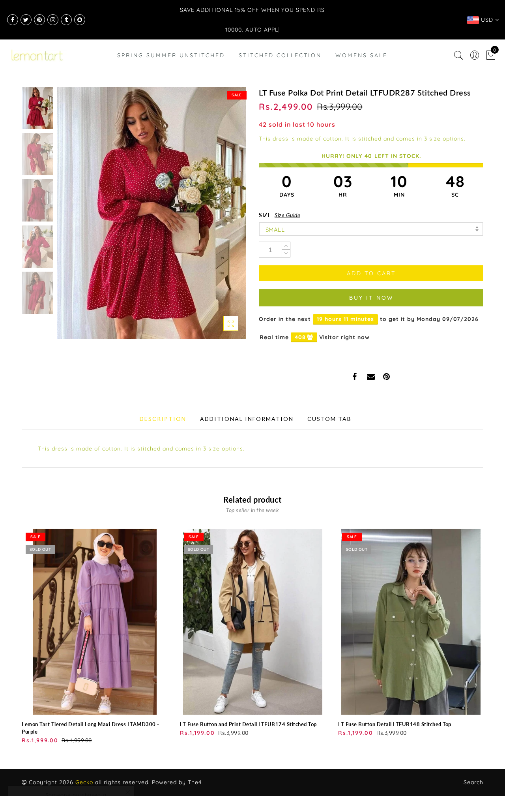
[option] (151, 213)
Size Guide (287, 215)
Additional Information (247, 418)
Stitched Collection (280, 55)
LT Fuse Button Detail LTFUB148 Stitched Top (394, 724)
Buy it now (371, 297)
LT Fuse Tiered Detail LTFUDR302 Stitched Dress (84, 760)
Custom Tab (329, 418)
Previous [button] (71, 217)
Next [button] (221, 217)
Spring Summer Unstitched (171, 55)
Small (275, 229)
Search (473, 782)
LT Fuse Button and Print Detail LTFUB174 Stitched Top (248, 724)
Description (163, 418)
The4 (195, 782)
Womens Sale (361, 55)
